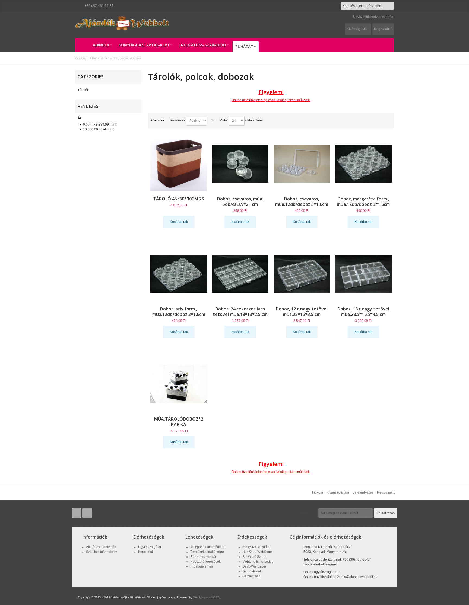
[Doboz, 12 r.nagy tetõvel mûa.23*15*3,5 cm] (302, 273)
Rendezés (177, 120)
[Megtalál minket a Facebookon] (87, 513)
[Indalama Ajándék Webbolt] (122, 23)
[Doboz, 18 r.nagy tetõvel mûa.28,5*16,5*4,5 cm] (363, 273)
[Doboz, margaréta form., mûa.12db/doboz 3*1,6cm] (363, 163)
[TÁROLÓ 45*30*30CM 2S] (178, 163)
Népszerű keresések (205, 562)
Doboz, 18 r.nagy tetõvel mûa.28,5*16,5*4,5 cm (363, 311)
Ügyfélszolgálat (149, 547)
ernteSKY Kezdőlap (256, 547)
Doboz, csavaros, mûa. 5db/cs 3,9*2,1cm (240, 201)
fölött (96, 129)
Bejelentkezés (363, 492)
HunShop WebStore (257, 552)
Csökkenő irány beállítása (212, 121)
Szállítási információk (101, 552)
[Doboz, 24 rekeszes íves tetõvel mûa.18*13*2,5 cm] (240, 273)
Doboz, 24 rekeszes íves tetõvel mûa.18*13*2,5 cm (240, 311)
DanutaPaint (251, 571)
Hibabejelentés (201, 566)
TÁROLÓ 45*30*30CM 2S (178, 199)
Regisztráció (383, 29)
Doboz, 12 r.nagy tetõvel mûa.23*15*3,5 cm (302, 311)
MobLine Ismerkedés (257, 562)
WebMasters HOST (206, 597)
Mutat (224, 120)
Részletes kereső (203, 557)
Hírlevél (309, 513)
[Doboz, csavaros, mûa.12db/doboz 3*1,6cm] (302, 163)
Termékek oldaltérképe (207, 552)
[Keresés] (390, 6)
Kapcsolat (145, 552)
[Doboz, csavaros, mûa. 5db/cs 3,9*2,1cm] (240, 163)
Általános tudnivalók (101, 547)
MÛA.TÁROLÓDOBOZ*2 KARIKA (178, 421)
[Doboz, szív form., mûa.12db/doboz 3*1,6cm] (178, 273)
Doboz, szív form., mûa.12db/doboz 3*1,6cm (178, 311)
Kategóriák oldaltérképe (208, 547)
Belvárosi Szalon (254, 557)
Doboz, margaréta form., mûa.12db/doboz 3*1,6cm (363, 201)
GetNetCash (251, 576)
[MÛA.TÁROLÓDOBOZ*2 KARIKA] (178, 384)
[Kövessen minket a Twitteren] (77, 513)
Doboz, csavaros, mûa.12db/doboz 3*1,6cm (301, 201)
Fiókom (317, 492)
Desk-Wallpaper (254, 566)
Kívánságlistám (358, 29)
